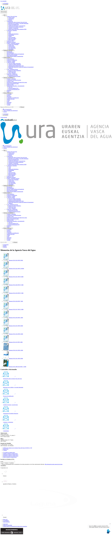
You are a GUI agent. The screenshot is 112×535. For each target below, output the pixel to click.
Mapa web (5, 519)
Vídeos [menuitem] (8, 100)
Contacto (5, 111)
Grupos (2, 463)
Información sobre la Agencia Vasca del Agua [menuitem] (17, 22)
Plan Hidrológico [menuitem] (10, 52)
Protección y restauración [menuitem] (12, 74)
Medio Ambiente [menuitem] (11, 39)
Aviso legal (5, 524)
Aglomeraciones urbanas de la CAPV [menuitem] (16, 65)
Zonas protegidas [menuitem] (11, 37)
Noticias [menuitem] (8, 95)
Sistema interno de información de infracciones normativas (15, 526)
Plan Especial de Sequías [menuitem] (12, 55)
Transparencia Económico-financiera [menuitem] (15, 26)
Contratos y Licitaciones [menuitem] (13, 28)
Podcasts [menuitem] (9, 103)
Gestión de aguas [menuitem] (7, 57)
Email (2, 461)
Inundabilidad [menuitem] (11, 35)
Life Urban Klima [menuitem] (12, 47)
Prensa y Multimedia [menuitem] (8, 93)
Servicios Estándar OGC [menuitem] (13, 88)
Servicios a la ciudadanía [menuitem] (8, 77)
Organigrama (5, 244)
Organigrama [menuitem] (11, 18)
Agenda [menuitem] (8, 104)
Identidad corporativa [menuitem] (11, 42)
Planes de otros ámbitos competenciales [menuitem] (15, 56)
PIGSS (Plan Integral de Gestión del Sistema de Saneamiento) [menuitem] (21, 67)
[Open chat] (108, 531)
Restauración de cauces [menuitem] (13, 75)
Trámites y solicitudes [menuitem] (11, 78)
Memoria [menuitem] (10, 19)
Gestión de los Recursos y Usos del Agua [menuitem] (16, 25)
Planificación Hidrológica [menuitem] (8, 50)
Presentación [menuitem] (9, 51)
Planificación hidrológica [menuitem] (13, 33)
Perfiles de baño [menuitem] (10, 84)
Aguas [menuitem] (9, 31)
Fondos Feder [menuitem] (11, 45)
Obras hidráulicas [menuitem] (10, 58)
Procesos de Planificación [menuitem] (13, 24)
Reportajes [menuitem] (9, 96)
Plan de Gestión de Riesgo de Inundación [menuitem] (15, 54)
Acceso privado (4, 117)
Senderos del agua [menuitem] (10, 98)
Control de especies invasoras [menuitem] (14, 76)
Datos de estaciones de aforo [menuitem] (13, 83)
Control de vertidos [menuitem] (11, 62)
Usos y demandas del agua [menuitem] (12, 69)
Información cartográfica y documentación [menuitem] (15, 85)
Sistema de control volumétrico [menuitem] (14, 70)
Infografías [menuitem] (9, 102)
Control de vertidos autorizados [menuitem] (14, 64)
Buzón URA (5, 449)
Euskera (6, 463)
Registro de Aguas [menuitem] (12, 71)
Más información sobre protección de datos (53, 464)
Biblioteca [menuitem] (9, 90)
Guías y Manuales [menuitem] (12, 72)
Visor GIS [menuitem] (10, 87)
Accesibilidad (6, 520)
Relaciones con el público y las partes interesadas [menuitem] (18, 23)
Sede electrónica (6, 521)
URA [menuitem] (5, 15)
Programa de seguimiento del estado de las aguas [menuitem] (17, 82)
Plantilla (4, 245)
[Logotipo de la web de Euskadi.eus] (9, 120)
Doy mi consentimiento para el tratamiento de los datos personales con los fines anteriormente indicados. (32, 464)
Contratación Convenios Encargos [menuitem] (14, 80)
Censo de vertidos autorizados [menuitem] (14, 63)
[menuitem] (7, 109)
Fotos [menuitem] (8, 101)
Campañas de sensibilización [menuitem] (13, 97)
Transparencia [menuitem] (10, 21)
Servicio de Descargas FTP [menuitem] (13, 89)
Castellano (11, 463)
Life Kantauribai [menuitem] (11, 46)
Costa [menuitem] (9, 32)
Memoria (5, 247)
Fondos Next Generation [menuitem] (13, 44)
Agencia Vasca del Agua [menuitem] (12, 16)
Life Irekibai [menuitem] (10, 49)
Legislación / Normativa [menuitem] (12, 30)
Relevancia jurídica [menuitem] (12, 38)
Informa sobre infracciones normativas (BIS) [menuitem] (17, 29)
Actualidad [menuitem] (9, 94)
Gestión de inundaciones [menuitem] (12, 60)
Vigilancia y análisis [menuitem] (11, 61)
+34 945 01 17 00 (17, 447)
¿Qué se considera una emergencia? (10, 110)
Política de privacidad (7, 525)
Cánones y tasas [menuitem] (10, 81)
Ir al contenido (3, 1)
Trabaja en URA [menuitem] (10, 40)
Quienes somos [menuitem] (11, 17)
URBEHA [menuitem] (10, 68)
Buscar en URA (4, 107)
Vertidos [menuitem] (10, 36)
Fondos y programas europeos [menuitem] (13, 43)
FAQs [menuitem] (8, 91)
